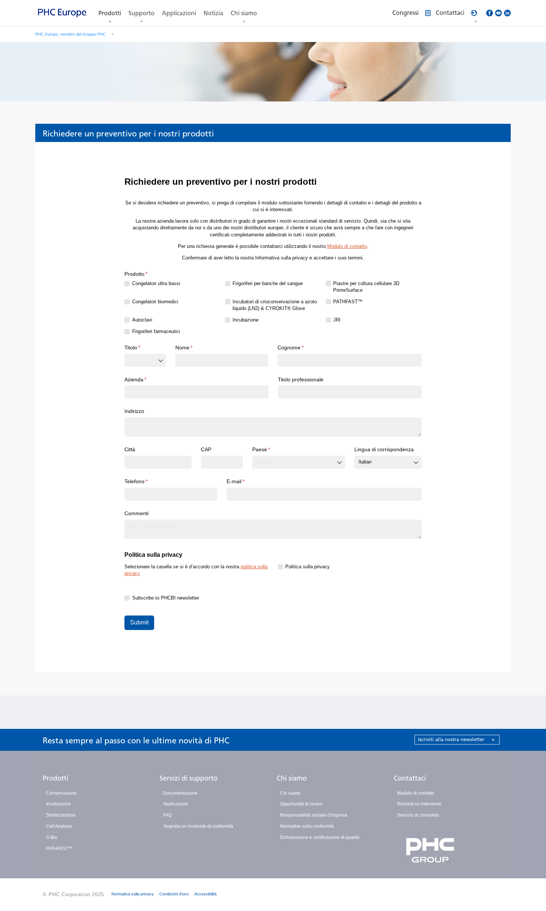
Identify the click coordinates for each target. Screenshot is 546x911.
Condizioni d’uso (174, 894)
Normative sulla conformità (307, 826)
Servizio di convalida (418, 815)
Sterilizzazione (61, 815)
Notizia (213, 13)
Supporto (142, 13)
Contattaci (410, 778)
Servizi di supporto (189, 778)
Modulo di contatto (415, 793)
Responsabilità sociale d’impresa (313, 815)
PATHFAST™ (59, 848)
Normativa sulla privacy (132, 894)
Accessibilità (205, 894)
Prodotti (109, 13)
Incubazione (58, 804)
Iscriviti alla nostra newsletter (456, 739)
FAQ (167, 815)
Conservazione (61, 793)
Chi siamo (244, 13)
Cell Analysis (59, 826)
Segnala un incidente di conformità (198, 826)
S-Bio (51, 837)
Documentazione (180, 793)
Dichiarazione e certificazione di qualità (320, 837)
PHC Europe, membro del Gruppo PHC (70, 34)
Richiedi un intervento (419, 804)
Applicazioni (179, 13)
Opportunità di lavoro (301, 804)
